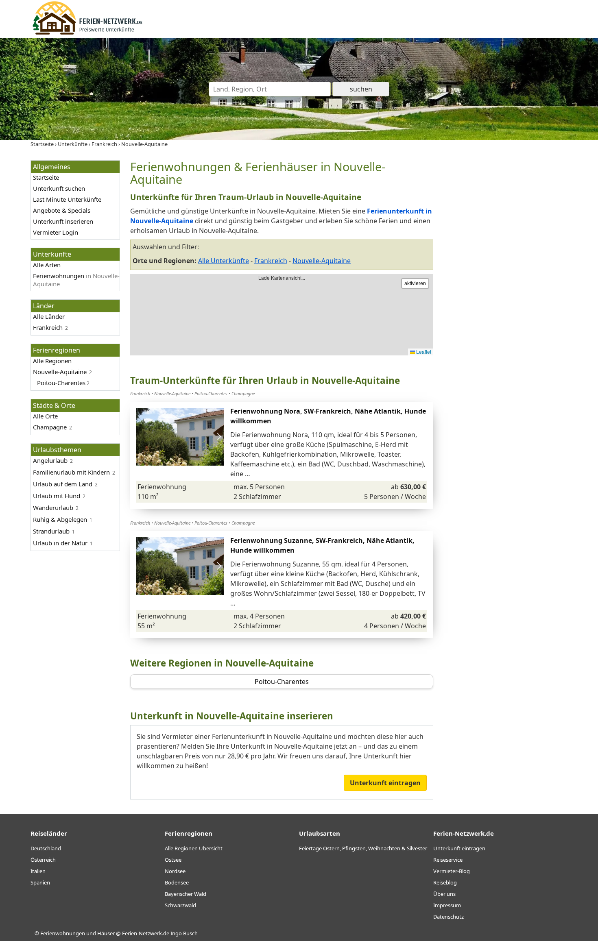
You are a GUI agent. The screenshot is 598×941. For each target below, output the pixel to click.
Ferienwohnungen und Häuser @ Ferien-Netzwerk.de (104, 933)
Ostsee (173, 859)
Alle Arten (47, 265)
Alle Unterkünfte (223, 260)
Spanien (40, 882)
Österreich (43, 859)
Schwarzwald (180, 905)
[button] (218, 437)
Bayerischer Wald (185, 893)
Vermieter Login (55, 232)
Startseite (46, 177)
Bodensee (177, 882)
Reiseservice (448, 859)
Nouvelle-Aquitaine (60, 372)
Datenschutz (448, 916)
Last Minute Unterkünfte (67, 199)
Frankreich (48, 327)
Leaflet (423, 351)
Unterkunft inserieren (63, 221)
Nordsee (175, 871)
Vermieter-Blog (451, 871)
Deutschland (46, 848)
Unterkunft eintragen (385, 782)
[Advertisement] (506, 282)
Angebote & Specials (61, 210)
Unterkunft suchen (59, 188)
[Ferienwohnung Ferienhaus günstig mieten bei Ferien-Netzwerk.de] (87, 33)
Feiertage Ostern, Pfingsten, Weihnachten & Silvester (363, 848)
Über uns (444, 893)
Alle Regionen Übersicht (194, 848)
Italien (38, 871)
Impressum (447, 905)
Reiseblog (445, 882)
